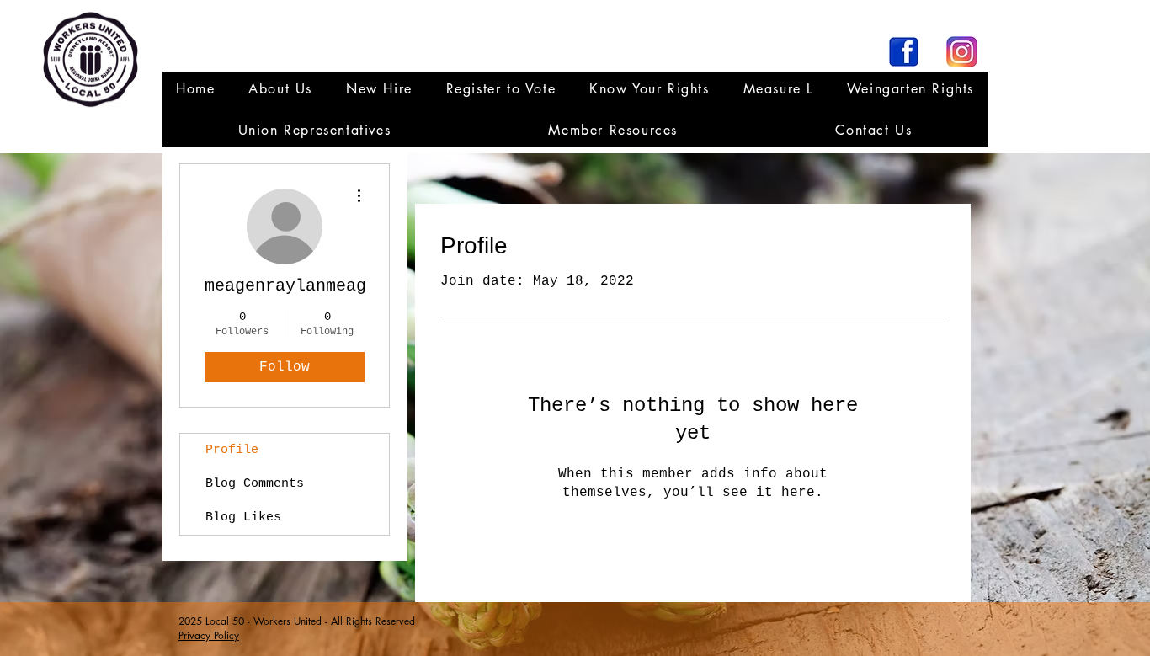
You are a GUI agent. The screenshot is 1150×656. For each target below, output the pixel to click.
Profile (231, 450)
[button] (314, 130)
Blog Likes (243, 517)
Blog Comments (254, 484)
